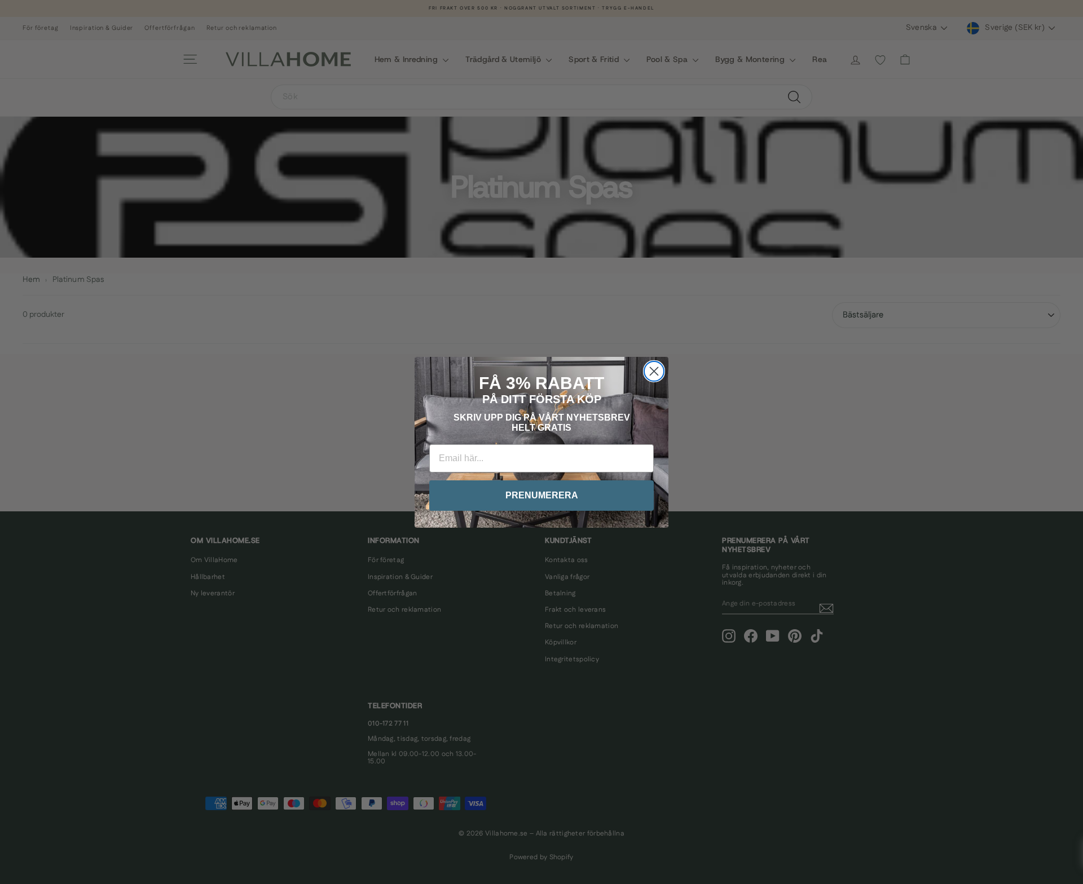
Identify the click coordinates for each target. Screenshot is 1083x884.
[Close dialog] (654, 371)
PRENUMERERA (541, 495)
